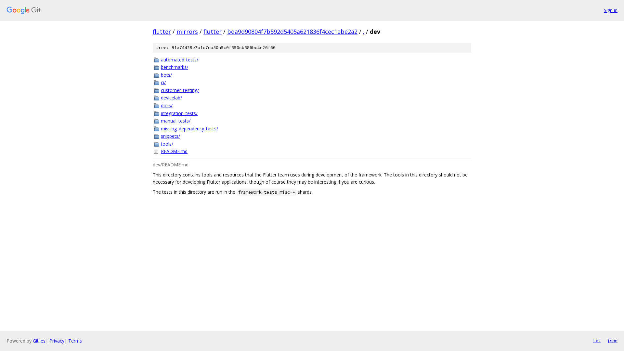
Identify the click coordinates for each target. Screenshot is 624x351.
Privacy (56, 341)
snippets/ (170, 136)
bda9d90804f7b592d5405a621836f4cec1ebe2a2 (292, 31)
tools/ (167, 144)
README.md (174, 151)
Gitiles (39, 341)
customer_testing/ (180, 90)
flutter (162, 31)
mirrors (187, 31)
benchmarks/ (174, 67)
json (612, 341)
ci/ (163, 82)
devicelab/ (171, 98)
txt (597, 341)
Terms (75, 341)
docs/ (167, 105)
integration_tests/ (179, 113)
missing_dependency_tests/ (189, 128)
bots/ (166, 75)
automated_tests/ (179, 60)
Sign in (611, 10)
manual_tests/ (175, 121)
